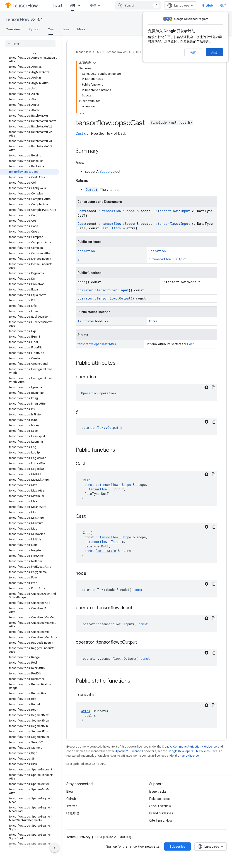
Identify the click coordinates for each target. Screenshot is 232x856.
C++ (51, 29)
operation (86, 251)
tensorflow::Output (169, 259)
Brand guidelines (161, 813)
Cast (79, 133)
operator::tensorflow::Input (103, 290)
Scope (104, 171)
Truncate (85, 321)
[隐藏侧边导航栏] (54, 847)
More (81, 29)
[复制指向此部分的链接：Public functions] (119, 450)
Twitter (71, 806)
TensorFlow (83, 52)
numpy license (189, 755)
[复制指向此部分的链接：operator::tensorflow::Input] (137, 608)
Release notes (159, 799)
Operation (157, 251)
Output (91, 189)
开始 (214, 52)
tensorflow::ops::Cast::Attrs (96, 344)
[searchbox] (30, 43)
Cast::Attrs (111, 228)
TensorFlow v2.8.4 (24, 19)
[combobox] (138, 5)
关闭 (193, 52)
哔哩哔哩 (72, 813)
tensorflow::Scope (118, 211)
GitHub (207, 5)
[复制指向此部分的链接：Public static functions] (134, 681)
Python (34, 29)
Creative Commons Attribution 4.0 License (189, 746)
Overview (13, 29)
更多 (93, 5)
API (72, 5)
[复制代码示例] (213, 387)
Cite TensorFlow (160, 820)
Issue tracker (158, 791)
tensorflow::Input (174, 211)
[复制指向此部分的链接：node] (90, 573)
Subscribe (177, 846)
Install (57, 5)
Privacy (85, 837)
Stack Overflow (160, 806)
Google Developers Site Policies (189, 751)
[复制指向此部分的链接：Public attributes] (120, 363)
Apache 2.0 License (128, 751)
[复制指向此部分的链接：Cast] (90, 464)
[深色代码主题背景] (206, 387)
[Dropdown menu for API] (80, 5)
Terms (71, 837)
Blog (69, 791)
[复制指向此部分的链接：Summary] (103, 151)
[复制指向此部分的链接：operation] (100, 377)
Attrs (152, 321)
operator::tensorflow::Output (103, 298)
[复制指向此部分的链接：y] (82, 411)
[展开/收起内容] (94, 63)
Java (65, 29)
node (81, 282)
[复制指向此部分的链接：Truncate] (98, 695)
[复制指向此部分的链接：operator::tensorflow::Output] (141, 642)
